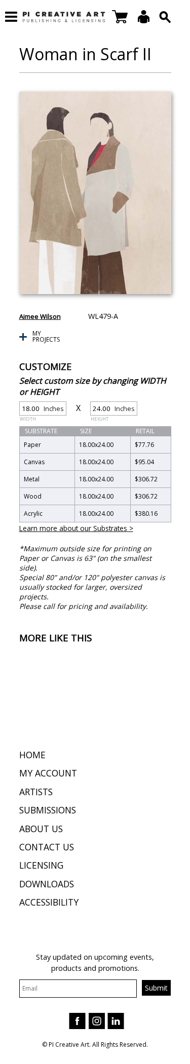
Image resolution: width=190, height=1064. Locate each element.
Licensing (41, 865)
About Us (41, 829)
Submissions (47, 810)
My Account (48, 773)
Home (32, 755)
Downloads (46, 884)
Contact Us (46, 847)
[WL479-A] (95, 193)
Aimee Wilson (40, 316)
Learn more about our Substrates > (76, 528)
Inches (42, 410)
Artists (36, 792)
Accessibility (49, 902)
